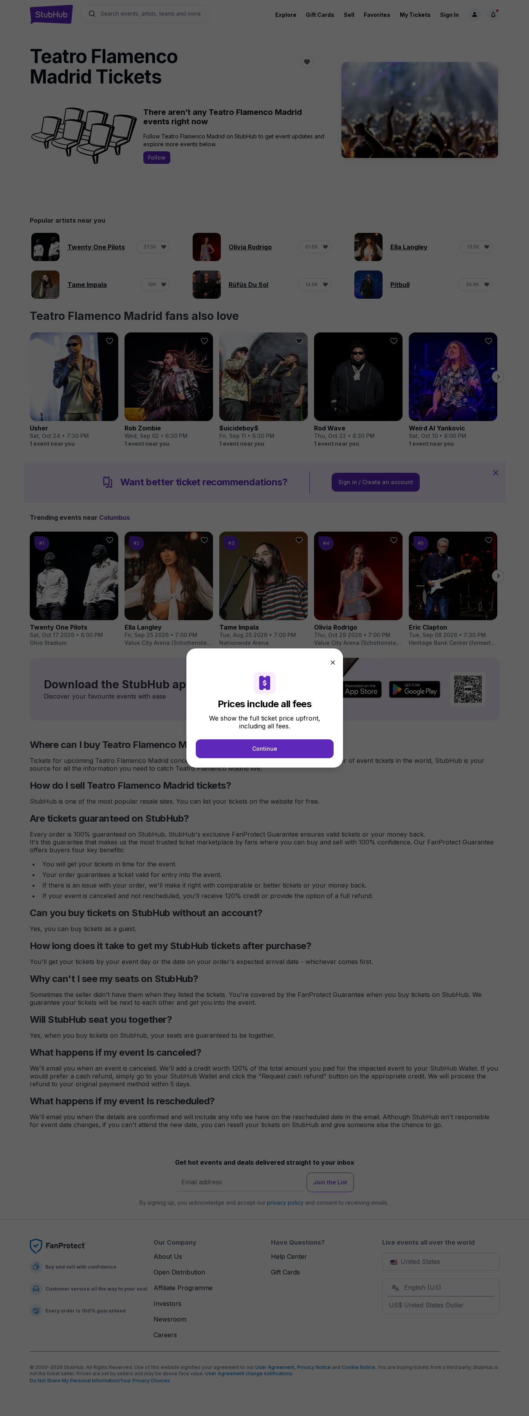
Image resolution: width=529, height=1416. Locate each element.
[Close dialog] (332, 662)
